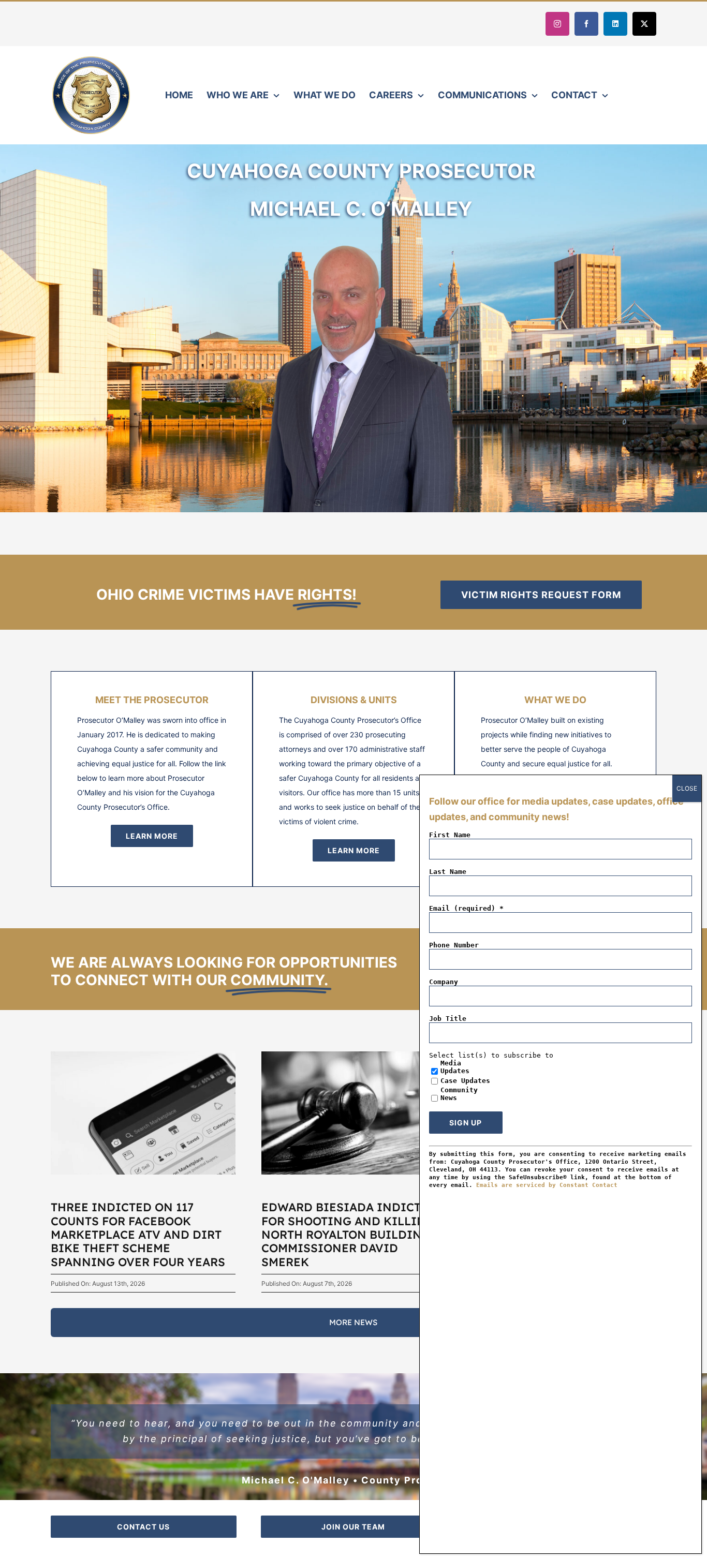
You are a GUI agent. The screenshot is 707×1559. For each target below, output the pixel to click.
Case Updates (465, 1081)
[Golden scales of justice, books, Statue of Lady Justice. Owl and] (353, 1054)
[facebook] (586, 24)
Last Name (447, 871)
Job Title (447, 1018)
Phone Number (454, 945)
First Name (449, 835)
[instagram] (557, 24)
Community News (459, 1094)
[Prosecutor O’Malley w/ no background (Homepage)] (361, 225)
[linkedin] (615, 24)
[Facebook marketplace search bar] (143, 1054)
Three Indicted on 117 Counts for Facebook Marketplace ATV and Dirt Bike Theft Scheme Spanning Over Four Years (138, 1234)
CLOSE (686, 788)
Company (443, 982)
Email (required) (466, 908)
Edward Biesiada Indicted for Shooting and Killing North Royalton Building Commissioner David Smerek (349, 1234)
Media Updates (454, 1067)
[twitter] (644, 24)
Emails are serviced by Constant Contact (546, 1185)
